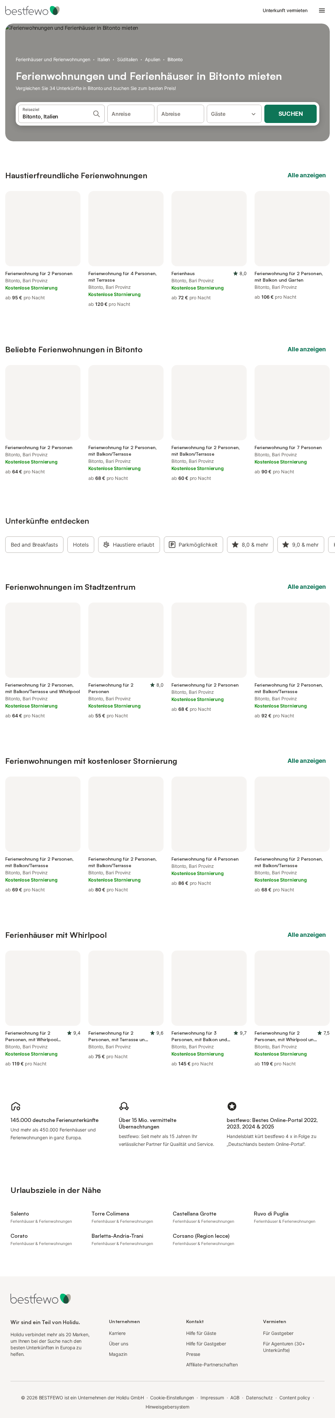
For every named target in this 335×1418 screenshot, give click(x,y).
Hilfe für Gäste (201, 1333)
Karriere (117, 1333)
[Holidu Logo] (37, 10)
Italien (103, 59)
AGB (234, 1397)
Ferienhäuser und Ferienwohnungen (53, 59)
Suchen (290, 113)
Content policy (294, 1397)
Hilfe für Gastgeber (206, 1343)
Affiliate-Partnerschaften (212, 1364)
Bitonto (175, 59)
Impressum (212, 1397)
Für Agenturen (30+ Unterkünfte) (284, 1347)
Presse (193, 1354)
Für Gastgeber (278, 1333)
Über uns (118, 1343)
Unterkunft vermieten (285, 10)
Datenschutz (259, 1397)
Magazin (118, 1354)
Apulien (152, 59)
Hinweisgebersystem (168, 1406)
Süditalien (127, 59)
